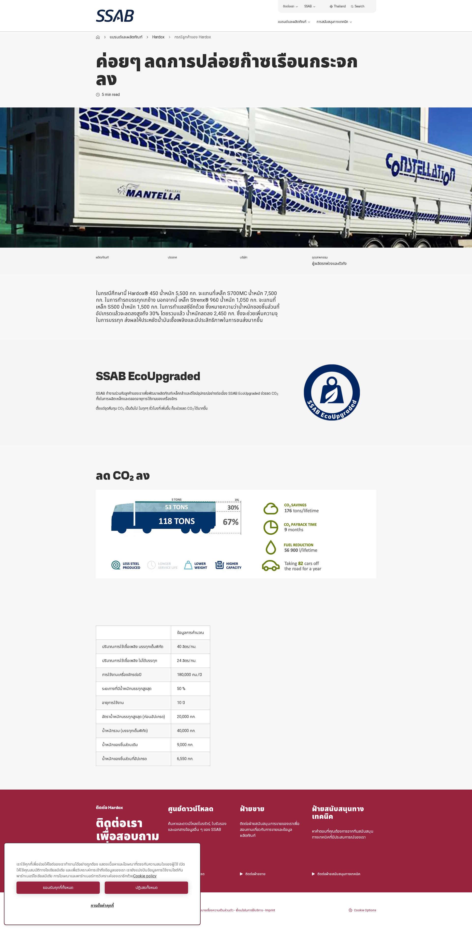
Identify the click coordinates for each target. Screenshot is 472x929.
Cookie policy (145, 876)
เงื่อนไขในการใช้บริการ (249, 910)
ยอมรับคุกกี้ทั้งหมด (58, 887)
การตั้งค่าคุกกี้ (102, 905)
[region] (102, 884)
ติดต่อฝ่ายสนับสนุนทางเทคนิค (338, 874)
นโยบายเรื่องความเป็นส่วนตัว (215, 910)
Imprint (270, 910)
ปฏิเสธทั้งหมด (146, 887)
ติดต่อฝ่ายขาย (255, 874)
